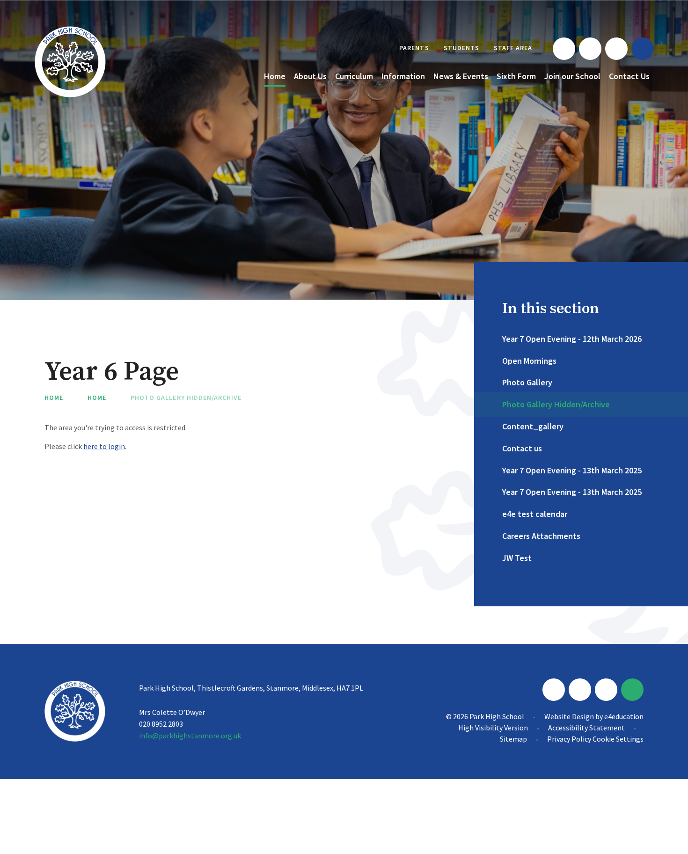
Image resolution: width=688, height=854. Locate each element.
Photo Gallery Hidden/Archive (186, 397)
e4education (624, 716)
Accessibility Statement (586, 727)
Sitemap (513, 739)
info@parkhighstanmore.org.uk (190, 735)
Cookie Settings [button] (618, 739)
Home (53, 397)
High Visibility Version (493, 727)
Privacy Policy (569, 739)
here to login (104, 446)
